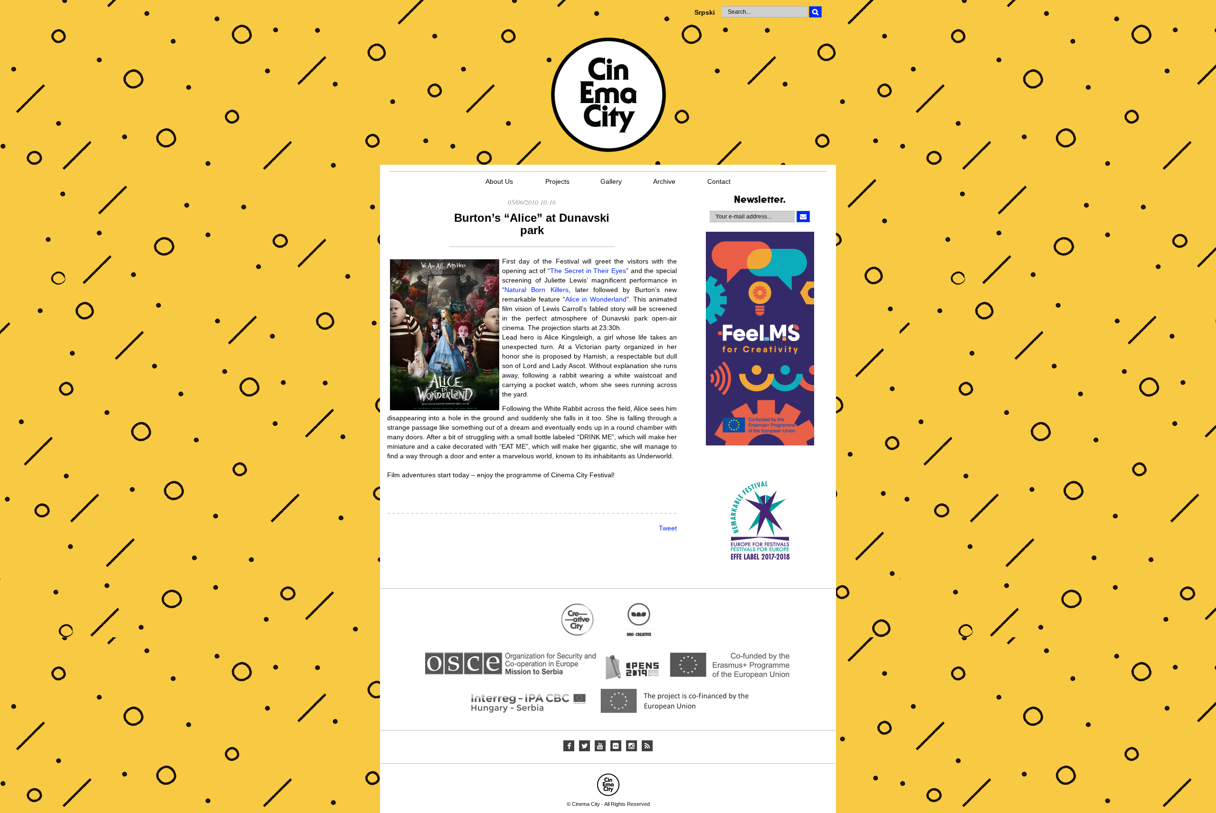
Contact (719, 181)
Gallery (611, 181)
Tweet (668, 528)
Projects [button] (557, 181)
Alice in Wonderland (596, 299)
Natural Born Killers (536, 289)
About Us (499, 181)
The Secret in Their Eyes (588, 270)
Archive (664, 181)
